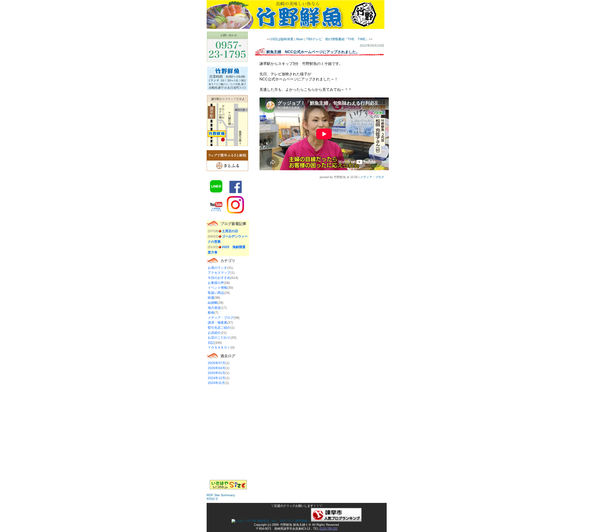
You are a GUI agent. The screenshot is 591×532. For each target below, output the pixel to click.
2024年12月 (216, 378)
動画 (211, 312)
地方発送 (214, 308)
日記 (211, 342)
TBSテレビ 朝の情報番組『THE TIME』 (337, 39)
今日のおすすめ (219, 278)
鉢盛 (211, 297)
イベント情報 (217, 287)
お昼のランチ (217, 268)
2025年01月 (216, 373)
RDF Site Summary (221, 495)
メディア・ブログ (221, 317)
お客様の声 (216, 283)
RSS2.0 (212, 499)
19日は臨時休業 (281, 39)
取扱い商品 (216, 293)
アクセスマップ (219, 272)
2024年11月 (216, 383)
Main (299, 39)
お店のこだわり (219, 337)
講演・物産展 (217, 322)
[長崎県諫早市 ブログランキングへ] (336, 521)
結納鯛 (212, 302)
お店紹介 (214, 332)
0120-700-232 (329, 528)
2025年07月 (216, 363)
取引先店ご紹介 (219, 327)
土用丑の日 (230, 231)
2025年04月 (216, 368)
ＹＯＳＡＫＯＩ (219, 347)
